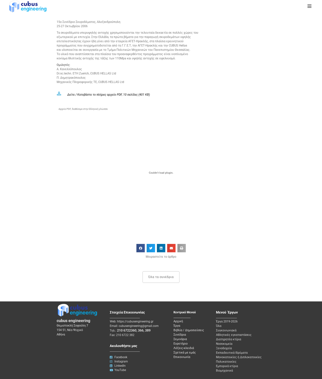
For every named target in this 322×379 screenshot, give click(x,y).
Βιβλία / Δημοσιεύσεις (188, 330)
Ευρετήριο (180, 343)
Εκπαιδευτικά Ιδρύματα (232, 352)
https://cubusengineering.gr (135, 321)
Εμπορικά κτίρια (227, 366)
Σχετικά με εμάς (184, 352)
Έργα (176, 325)
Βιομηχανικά (224, 370)
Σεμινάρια (180, 339)
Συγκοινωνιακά (226, 330)
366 (140, 330)
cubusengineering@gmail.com (139, 326)
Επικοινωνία (181, 357)
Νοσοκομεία (224, 344)
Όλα (218, 326)
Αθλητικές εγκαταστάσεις (234, 335)
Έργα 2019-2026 (227, 321)
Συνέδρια (179, 334)
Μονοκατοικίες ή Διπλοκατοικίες (239, 357)
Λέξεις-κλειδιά (183, 348)
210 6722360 (126, 330)
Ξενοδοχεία (224, 348)
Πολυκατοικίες (226, 361)
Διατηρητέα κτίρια (228, 339)
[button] (140, 248)
